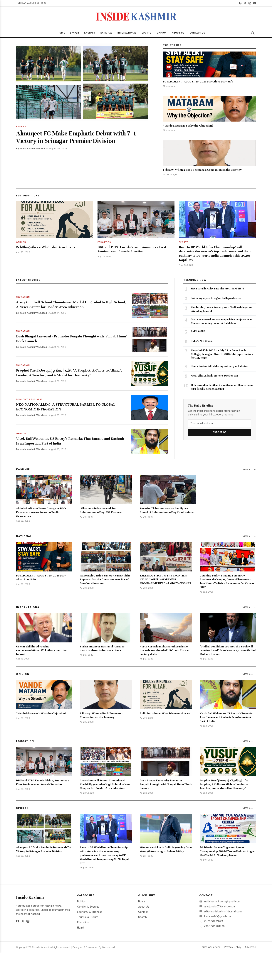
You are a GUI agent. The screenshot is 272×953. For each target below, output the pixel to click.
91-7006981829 (213, 921)
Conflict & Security (88, 906)
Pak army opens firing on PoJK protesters (216, 298)
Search (142, 917)
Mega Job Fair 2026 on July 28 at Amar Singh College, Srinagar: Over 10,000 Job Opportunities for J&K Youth (222, 354)
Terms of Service (210, 947)
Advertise (250, 947)
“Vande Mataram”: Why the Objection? (188, 125)
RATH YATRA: (198, 331)
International (126, 33)
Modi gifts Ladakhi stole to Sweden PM (214, 375)
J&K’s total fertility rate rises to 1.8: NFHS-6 (217, 288)
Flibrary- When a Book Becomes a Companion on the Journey (202, 169)
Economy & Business (89, 911)
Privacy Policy (232, 947)
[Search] (253, 33)
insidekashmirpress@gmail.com (222, 901)
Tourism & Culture (87, 917)
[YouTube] (254, 3)
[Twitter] (245, 3)
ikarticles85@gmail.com (217, 916)
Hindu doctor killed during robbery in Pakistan (219, 366)
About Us (178, 33)
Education (25, 741)
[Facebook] (240, 3)
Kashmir (89, 33)
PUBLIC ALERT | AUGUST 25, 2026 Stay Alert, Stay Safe (198, 81)
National (106, 33)
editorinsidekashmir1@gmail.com (223, 911)
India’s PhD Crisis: (202, 341)
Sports (146, 33)
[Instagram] (250, 3)
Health (81, 927)
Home (61, 33)
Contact (143, 911)
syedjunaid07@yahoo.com (220, 906)
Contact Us (197, 33)
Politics (81, 901)
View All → (249, 469)
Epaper (74, 33)
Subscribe (219, 432)
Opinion (162, 33)
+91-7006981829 (214, 926)
